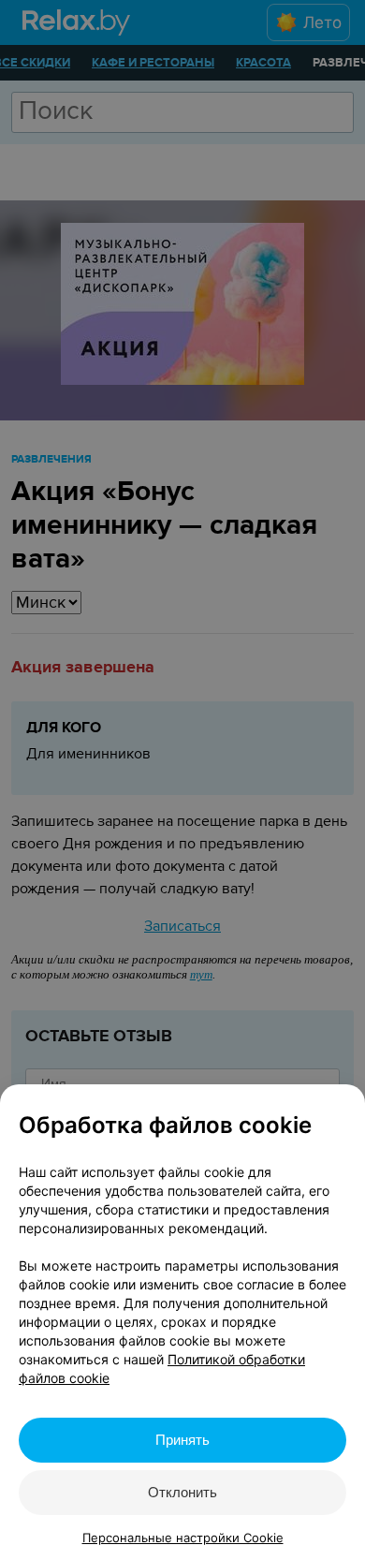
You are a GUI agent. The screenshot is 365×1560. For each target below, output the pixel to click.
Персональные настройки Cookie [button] (183, 1537)
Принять (182, 1440)
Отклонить (182, 1492)
